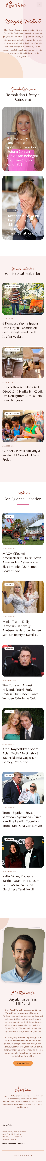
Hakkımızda (23, 1063)
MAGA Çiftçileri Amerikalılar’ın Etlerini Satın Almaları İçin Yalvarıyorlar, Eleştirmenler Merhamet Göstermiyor (21, 562)
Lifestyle (12, 133)
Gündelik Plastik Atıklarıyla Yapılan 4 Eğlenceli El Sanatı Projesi (21, 455)
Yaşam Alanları (12, 286)
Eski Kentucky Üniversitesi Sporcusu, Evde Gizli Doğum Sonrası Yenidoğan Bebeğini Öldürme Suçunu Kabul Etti (22, 151)
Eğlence (9, 516)
